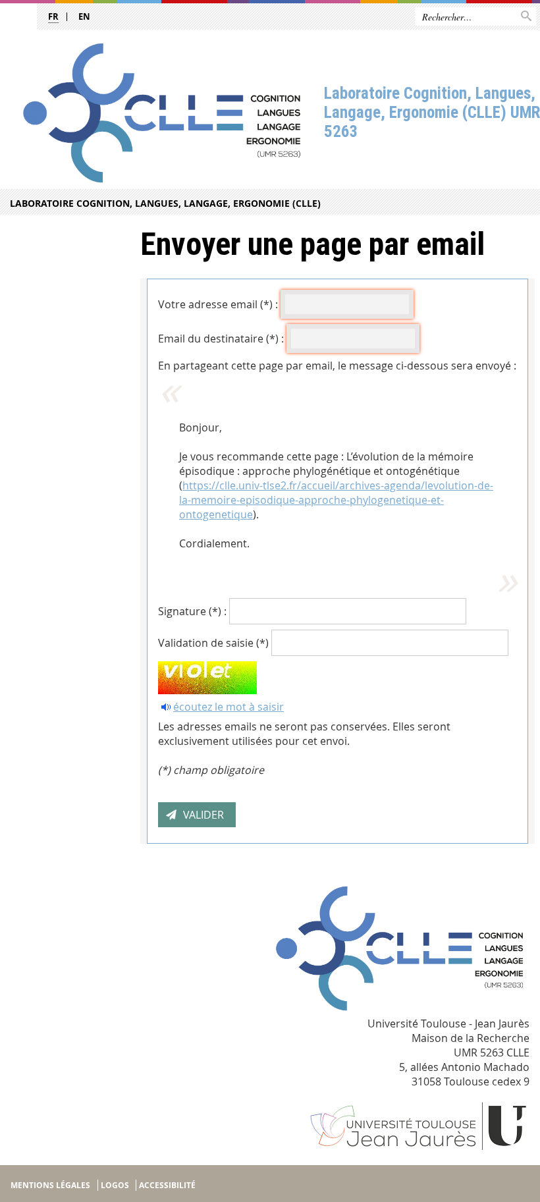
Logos (115, 1185)
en (84, 16)
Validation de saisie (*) (213, 643)
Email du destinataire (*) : (221, 338)
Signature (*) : (192, 611)
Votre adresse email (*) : (218, 304)
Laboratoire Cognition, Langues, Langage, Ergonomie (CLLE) (165, 203)
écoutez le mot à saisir (228, 706)
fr (53, 16)
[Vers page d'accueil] (162, 113)
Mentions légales (50, 1185)
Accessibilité (167, 1185)
